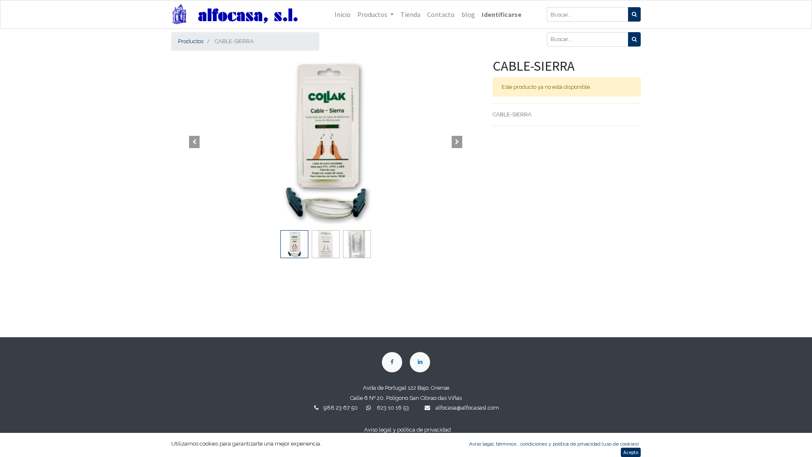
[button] (194, 142)
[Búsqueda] (634, 14)
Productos (190, 41)
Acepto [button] (630, 452)
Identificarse (501, 14)
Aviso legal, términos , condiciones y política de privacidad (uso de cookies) (554, 444)
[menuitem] (342, 14)
